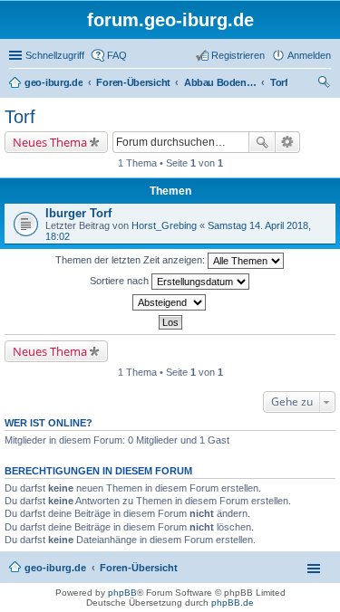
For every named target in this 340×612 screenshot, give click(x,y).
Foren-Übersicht (139, 567)
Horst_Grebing (164, 225)
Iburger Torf (78, 213)
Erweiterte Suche (288, 142)
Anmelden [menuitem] (309, 55)
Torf (20, 117)
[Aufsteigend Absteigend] (170, 302)
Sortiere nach (120, 280)
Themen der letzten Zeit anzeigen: (131, 259)
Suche (262, 142)
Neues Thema (50, 142)
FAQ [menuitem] (117, 55)
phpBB (122, 593)
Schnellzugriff (54, 55)
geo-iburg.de (55, 567)
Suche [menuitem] (325, 84)
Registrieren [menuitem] (238, 55)
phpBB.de (232, 602)
